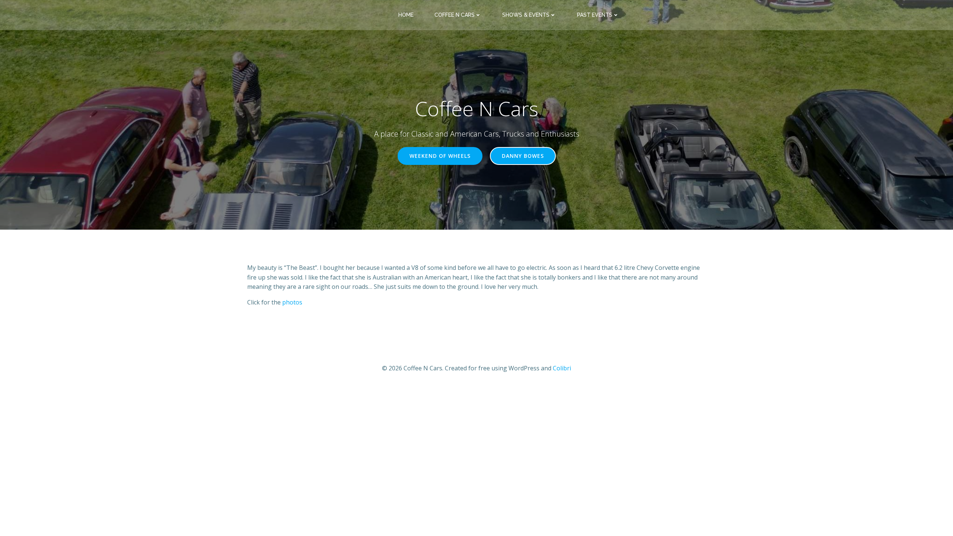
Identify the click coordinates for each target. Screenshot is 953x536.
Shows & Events (525, 15)
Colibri (562, 368)
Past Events (594, 15)
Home (406, 15)
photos (292, 302)
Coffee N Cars (454, 15)
